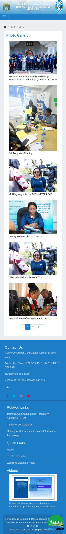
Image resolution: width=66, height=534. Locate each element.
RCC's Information (17, 456)
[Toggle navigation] (4, 17)
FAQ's (10, 449)
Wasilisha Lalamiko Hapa (21, 462)
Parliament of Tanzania (19, 424)
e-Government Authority (21, 522)
